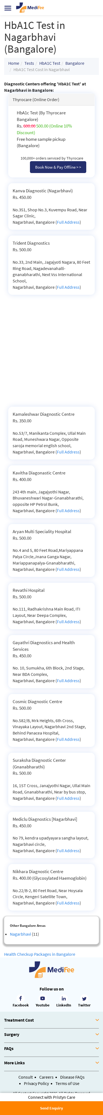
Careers (46, 1077)
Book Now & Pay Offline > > (58, 167)
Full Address (68, 222)
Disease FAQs (72, 1077)
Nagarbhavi (20, 934)
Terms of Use (67, 1083)
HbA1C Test (49, 63)
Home (13, 63)
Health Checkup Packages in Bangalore (39, 954)
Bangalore (74, 63)
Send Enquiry (51, 1108)
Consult (25, 1077)
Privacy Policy (36, 1083)
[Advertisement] (51, 352)
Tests (29, 63)
